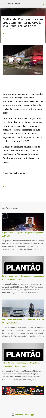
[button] (4, 33)
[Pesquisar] (42, 4)
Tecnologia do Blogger (24, 415)
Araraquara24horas (13, 4)
